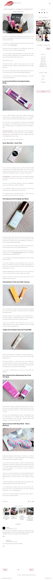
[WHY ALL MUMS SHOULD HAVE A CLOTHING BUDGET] (39, 33)
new (5, 569)
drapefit (7, 527)
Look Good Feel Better (7, 130)
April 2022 (43, 61)
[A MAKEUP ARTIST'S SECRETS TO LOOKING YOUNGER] (46, 33)
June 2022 (43, 58)
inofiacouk (8, 540)
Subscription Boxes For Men (9, 532)
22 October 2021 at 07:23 (11, 541)
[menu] (49, 3)
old (31, 569)
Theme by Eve (48, 578)
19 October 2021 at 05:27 (11, 528)
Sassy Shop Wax (6, 176)
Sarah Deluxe (8, 578)
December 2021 (43, 64)
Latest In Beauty (13, 45)
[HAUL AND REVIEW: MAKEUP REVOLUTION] (39, 26)
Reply (4, 536)
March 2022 (43, 63)
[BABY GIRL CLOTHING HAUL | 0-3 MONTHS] (39, 40)
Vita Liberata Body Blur (17, 252)
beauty (6, 501)
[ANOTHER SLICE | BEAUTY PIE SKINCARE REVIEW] (46, 26)
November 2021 (43, 66)
